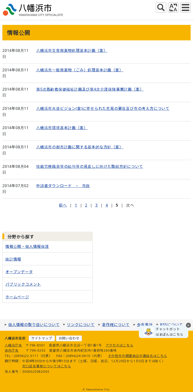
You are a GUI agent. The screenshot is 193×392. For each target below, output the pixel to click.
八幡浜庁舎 (13, 345)
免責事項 (145, 324)
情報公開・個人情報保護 (27, 246)
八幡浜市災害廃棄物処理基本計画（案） (71, 50)
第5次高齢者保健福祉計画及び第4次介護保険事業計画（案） (90, 89)
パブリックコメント (23, 284)
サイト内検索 (161, 7)
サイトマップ (41, 338)
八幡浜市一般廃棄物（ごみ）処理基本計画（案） (79, 70)
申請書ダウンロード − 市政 (63, 185)
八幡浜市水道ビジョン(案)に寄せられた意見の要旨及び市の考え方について (102, 108)
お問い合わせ (69, 338)
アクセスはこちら (119, 345)
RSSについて (171, 324)
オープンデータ (19, 271)
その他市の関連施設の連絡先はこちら (137, 356)
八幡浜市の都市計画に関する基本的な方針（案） (79, 147)
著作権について (116, 324)
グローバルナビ (185, 7)
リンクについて (81, 324)
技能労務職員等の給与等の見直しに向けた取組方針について (89, 166)
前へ (63, 205)
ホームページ (17, 297)
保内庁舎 (12, 350)
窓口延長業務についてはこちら (46, 366)
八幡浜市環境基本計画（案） (62, 127)
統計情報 (13, 259)
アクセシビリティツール (173, 7)
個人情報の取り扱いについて (34, 324)
